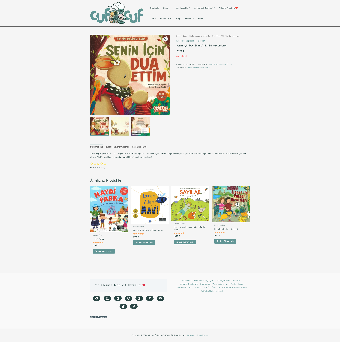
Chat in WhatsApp (98, 317)
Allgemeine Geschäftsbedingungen (197, 280)
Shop (185, 36)
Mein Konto (231, 284)
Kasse (240, 284)
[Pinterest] (134, 306)
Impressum (205, 284)
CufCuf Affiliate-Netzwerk (212, 291)
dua (206, 67)
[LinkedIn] (139, 298)
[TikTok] (123, 306)
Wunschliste (218, 284)
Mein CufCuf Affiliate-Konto (234, 287)
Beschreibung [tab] (96, 147)
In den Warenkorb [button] (103, 251)
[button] (165, 39)
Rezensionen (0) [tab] (139, 147)
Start (178, 36)
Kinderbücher (195, 36)
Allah (190, 67)
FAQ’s (207, 287)
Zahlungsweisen (223, 280)
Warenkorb (181, 287)
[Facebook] (96, 298)
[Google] (118, 298)
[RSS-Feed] (107, 298)
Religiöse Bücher (197, 41)
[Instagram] (128, 298)
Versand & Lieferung (189, 284)
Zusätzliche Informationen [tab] (117, 147)
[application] (169, 8)
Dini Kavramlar (199, 67)
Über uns (216, 287)
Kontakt (198, 287)
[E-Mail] (150, 298)
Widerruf (236, 280)
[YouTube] (160, 298)
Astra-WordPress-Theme (198, 335)
